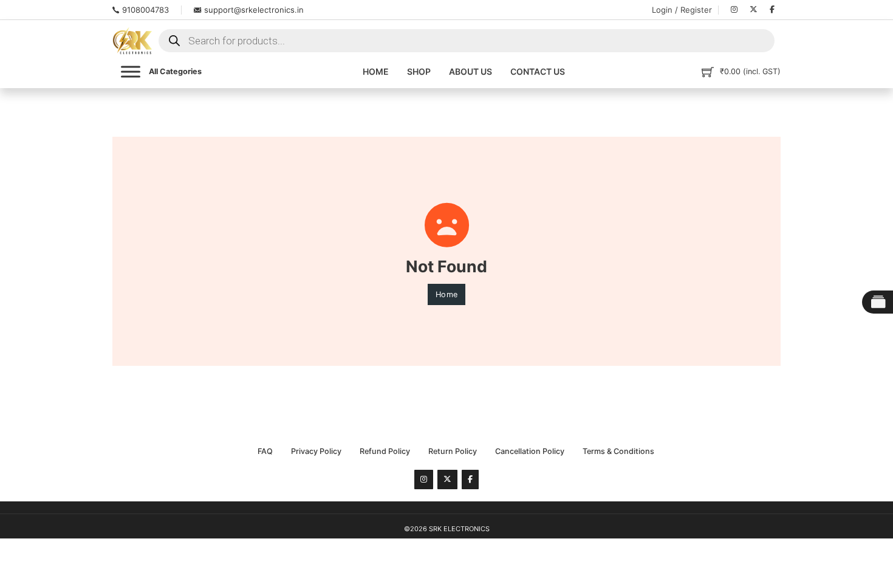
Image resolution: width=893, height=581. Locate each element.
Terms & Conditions (618, 451)
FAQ (265, 451)
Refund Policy (385, 451)
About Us (470, 71)
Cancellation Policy (529, 451)
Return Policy (452, 451)
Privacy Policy (316, 451)
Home (376, 71)
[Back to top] (853, 547)
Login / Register (682, 10)
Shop (419, 71)
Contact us (537, 71)
